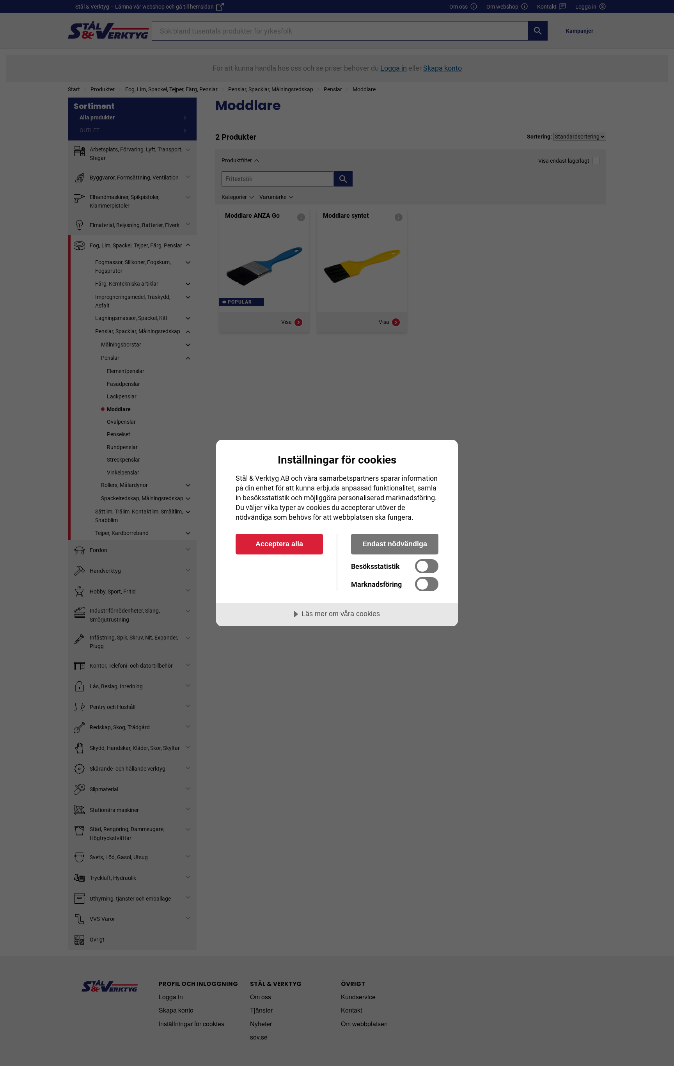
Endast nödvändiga (394, 544)
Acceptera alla (279, 544)
